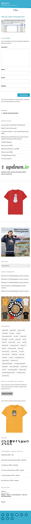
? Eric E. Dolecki (5, 285)
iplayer (23, 345)
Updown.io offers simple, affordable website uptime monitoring (13, 173)
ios (18, 342)
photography (19, 357)
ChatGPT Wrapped (6, 142)
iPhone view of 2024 (7, 152)
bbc (12, 333)
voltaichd (24, 366)
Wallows (3, 491)
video (4, 366)
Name (3, 69)
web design (12, 369)
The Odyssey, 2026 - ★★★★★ (9, 465)
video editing (13, 366)
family (23, 336)
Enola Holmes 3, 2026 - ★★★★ (10, 480)
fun (11, 339)
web (4, 369)
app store (21, 330)
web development (8, 372)
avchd (5, 333)
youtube (5, 375)
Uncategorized (19, 363)
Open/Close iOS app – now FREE (10, 149)
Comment (4, 47)
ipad (24, 342)
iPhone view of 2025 (7, 145)
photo (9, 494)
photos (24, 494)
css (18, 333)
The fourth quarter (6, 158)
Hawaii (3, 494)
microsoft (5, 354)
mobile (14, 354)
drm (16, 336)
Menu (16, 10)
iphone (5, 345)
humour (11, 342)
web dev (22, 369)
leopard (14, 351)
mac (21, 351)
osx (11, 357)
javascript (5, 351)
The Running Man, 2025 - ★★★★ (10, 475)
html (4, 342)
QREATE (5, 3)
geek (18, 339)
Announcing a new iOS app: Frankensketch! (13, 125)
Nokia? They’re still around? (9, 128)
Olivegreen (4, 279)
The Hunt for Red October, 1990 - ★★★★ (12, 470)
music (21, 354)
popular (5, 360)
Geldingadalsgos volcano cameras (19, 276)
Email (3, 77)
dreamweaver (7, 336)
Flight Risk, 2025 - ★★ (7, 455)
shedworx (14, 360)
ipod (4, 348)
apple (13, 330)
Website (3, 86)
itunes (20, 348)
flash (4, 339)
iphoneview (14, 345)
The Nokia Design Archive (8, 155)
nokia (4, 357)
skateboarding (7, 363)
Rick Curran (4, 276)
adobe (5, 330)
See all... (3, 501)
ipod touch (12, 348)
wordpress (21, 372)
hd (24, 339)
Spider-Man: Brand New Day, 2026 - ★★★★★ (13, 460)
